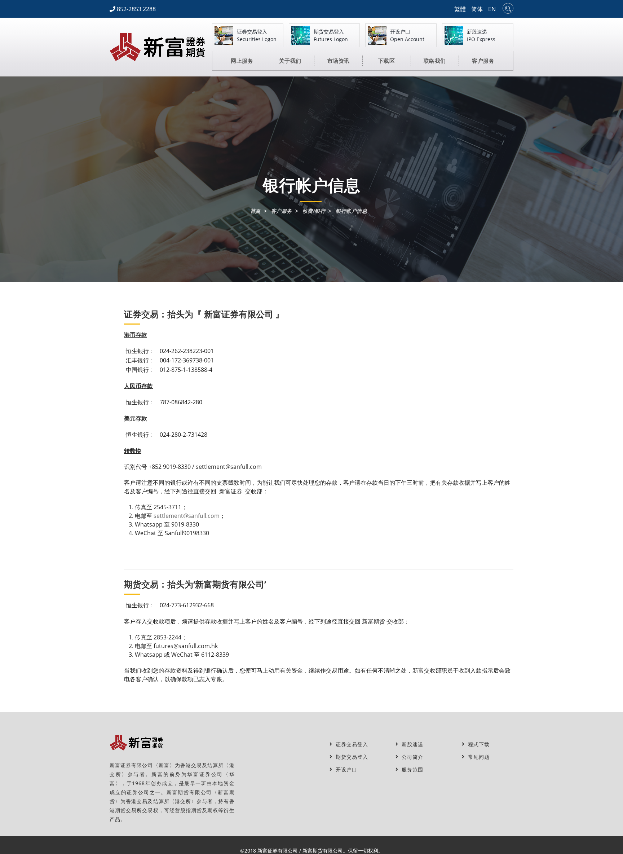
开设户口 (344, 769)
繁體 (460, 9)
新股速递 (410, 744)
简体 (477, 9)
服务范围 (410, 769)
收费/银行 (313, 211)
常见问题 (477, 756)
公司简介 (410, 756)
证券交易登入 (350, 744)
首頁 (255, 211)
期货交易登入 (350, 756)
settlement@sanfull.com (187, 516)
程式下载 (477, 744)
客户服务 (281, 211)
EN (492, 9)
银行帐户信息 (351, 211)
